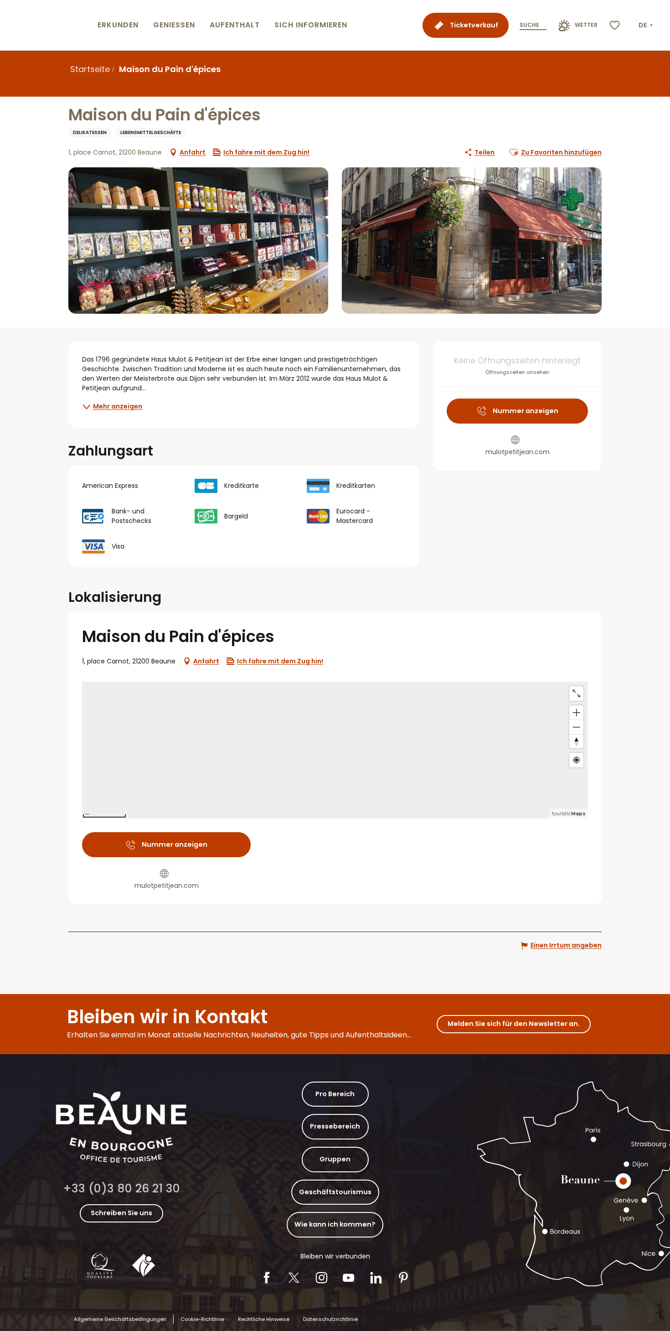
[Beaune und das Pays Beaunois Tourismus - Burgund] (47, 25)
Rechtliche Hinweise (263, 1319)
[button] (646, 25)
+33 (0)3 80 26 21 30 (121, 1188)
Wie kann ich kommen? (335, 1224)
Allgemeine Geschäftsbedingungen (120, 1319)
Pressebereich (335, 1126)
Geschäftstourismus (335, 1191)
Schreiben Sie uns (121, 1212)
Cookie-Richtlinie (202, 1319)
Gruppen (335, 1159)
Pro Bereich (335, 1093)
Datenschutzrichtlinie (330, 1319)
